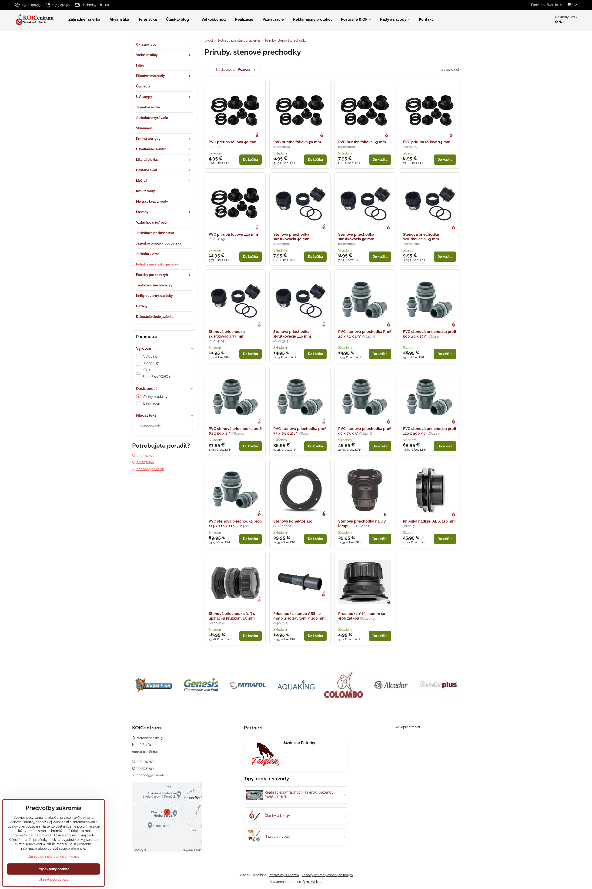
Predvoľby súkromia (284, 875)
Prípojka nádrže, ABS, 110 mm (429, 521)
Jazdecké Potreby (299, 743)
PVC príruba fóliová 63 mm (362, 142)
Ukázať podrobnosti (54, 879)
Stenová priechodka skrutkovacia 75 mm (227, 334)
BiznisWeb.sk (312, 882)
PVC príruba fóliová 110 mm (233, 234)
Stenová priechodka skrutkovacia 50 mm (356, 236)
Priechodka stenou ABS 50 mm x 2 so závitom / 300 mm (299, 616)
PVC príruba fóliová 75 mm (426, 142)
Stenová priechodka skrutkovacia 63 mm (421, 236)
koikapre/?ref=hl (407, 727)
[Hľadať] (534, 19)
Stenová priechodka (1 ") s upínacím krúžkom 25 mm (232, 616)
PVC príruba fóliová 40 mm (232, 142)
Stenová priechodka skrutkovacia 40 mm (291, 236)
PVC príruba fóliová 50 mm (297, 142)
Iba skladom (152, 403)
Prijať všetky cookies (53, 869)
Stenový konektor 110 (292, 521)
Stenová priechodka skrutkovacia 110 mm (292, 334)
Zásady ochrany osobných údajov (327, 875)
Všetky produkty (155, 397)
